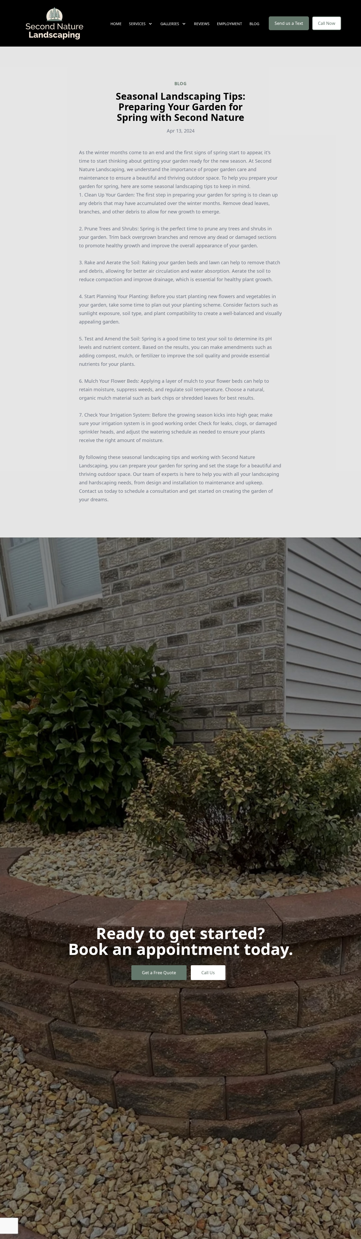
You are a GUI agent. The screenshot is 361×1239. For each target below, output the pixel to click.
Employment (229, 23)
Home (116, 23)
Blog (254, 23)
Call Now (326, 23)
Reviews (202, 23)
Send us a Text (289, 23)
